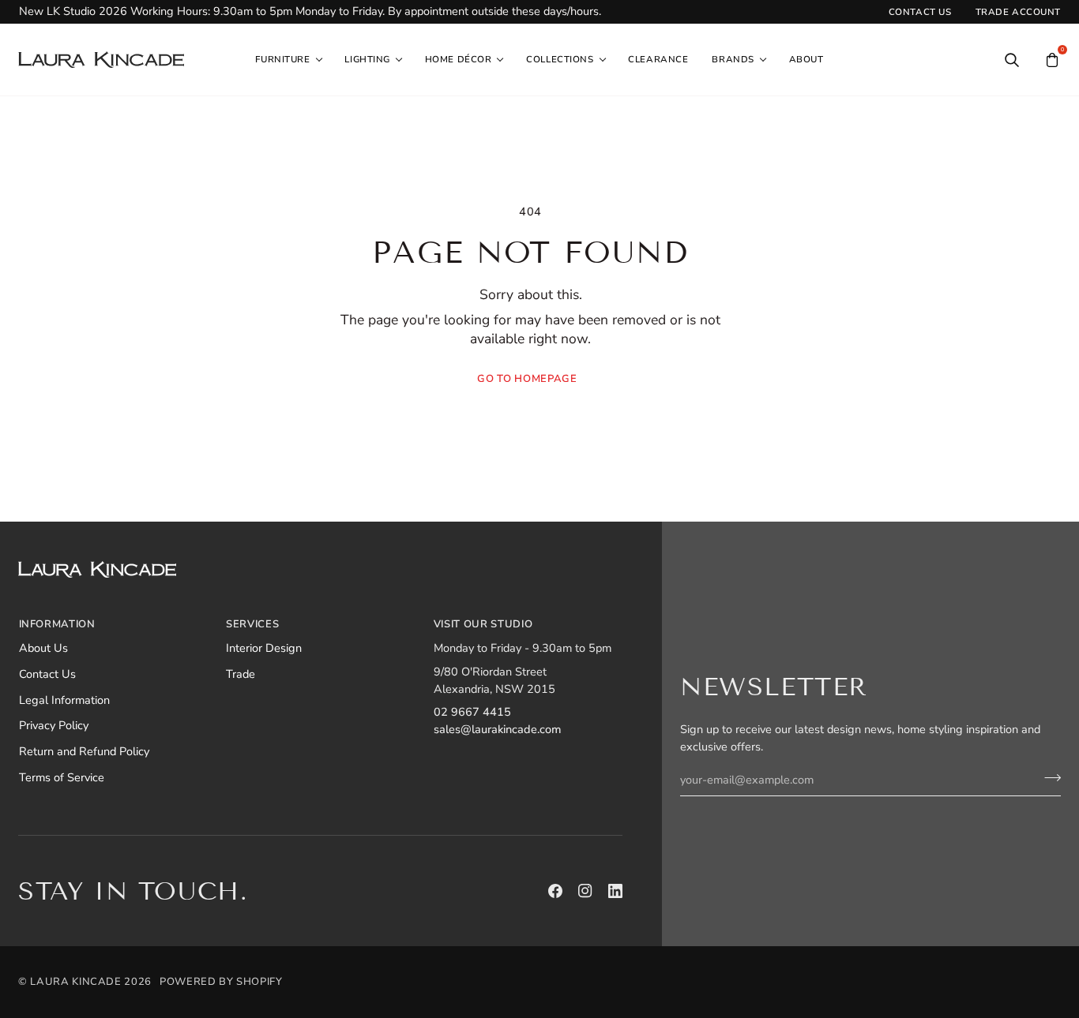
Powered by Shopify (221, 982)
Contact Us (47, 674)
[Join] (1048, 777)
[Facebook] (555, 891)
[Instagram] (585, 891)
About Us (43, 648)
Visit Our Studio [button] (483, 624)
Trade (240, 674)
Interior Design (264, 648)
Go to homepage (527, 379)
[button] (288, 60)
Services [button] (252, 624)
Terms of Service (61, 777)
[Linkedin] (615, 891)
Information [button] (57, 624)
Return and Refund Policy (84, 751)
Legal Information (64, 700)
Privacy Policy (53, 725)
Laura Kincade (75, 982)
